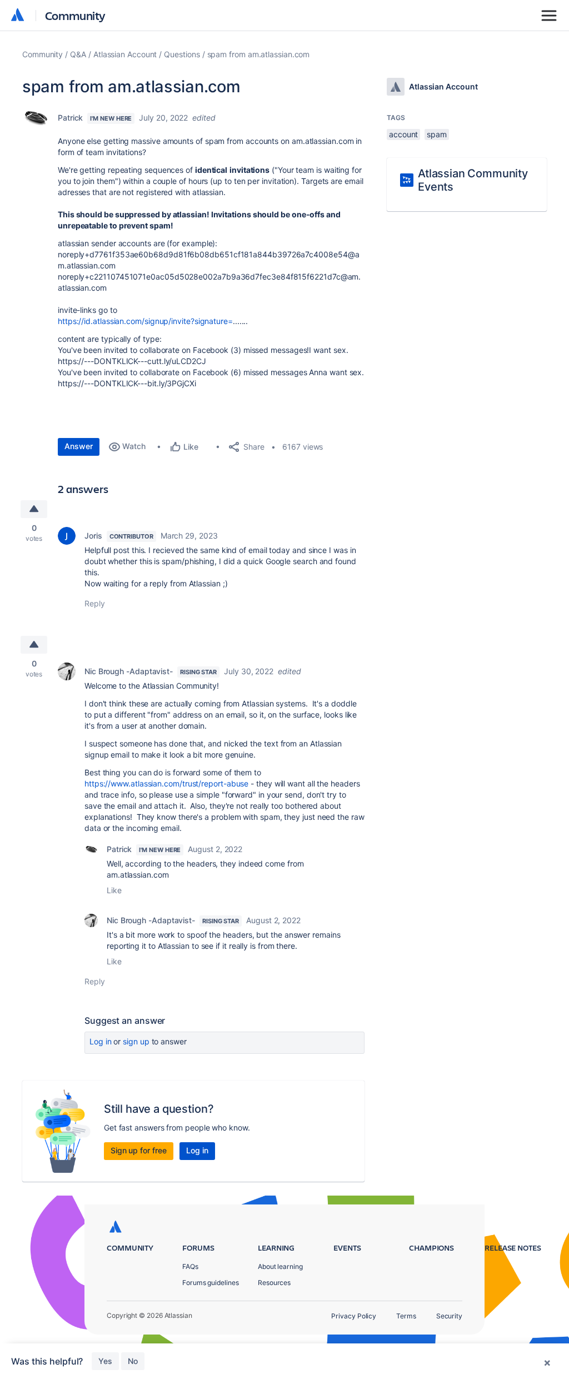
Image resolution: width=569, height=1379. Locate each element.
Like (114, 890)
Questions (181, 54)
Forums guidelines (210, 1282)
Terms (406, 1316)
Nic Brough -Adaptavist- (128, 671)
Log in (100, 1041)
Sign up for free (139, 1150)
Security (449, 1316)
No (133, 1361)
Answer (78, 446)
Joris (93, 535)
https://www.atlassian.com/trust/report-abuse (166, 783)
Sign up (136, 1041)
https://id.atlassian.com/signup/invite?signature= (145, 321)
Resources (274, 1282)
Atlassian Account (125, 54)
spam (437, 134)
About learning (280, 1266)
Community (75, 15)
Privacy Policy (353, 1316)
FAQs (190, 1266)
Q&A (78, 54)
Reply (94, 603)
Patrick (70, 117)
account (403, 134)
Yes (105, 1361)
